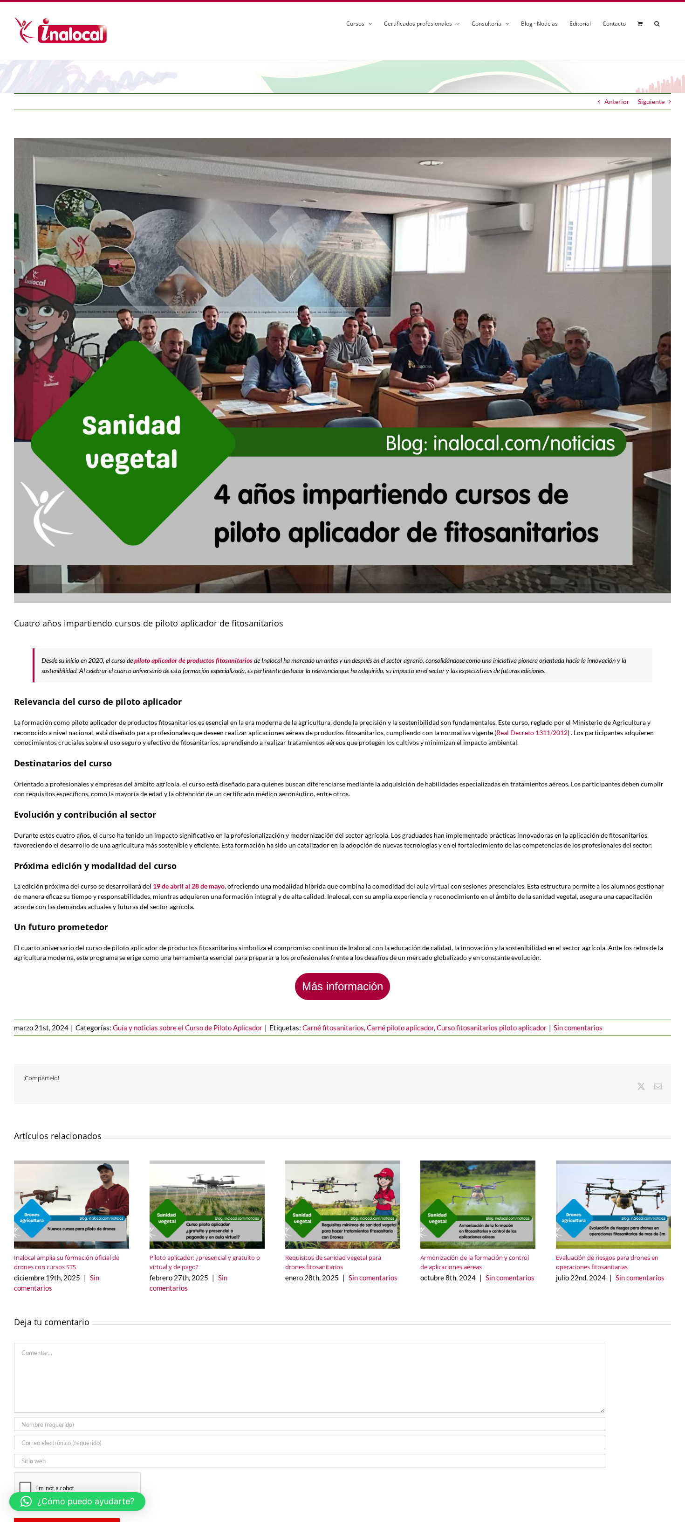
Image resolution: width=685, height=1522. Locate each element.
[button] (656, 22)
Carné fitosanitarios (333, 1027)
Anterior (617, 101)
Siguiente (651, 101)
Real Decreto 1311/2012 (532, 733)
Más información (342, 986)
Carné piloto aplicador (400, 1027)
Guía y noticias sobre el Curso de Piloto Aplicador (187, 1027)
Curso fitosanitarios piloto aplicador (492, 1027)
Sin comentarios (578, 1027)
